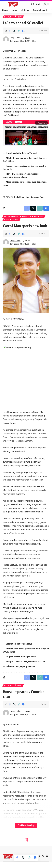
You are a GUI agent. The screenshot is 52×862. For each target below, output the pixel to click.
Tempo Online (15, 38)
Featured (26, 216)
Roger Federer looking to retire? (22, 656)
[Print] (23, 31)
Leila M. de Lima (21, 197)
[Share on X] (14, 31)
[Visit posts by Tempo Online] (6, 39)
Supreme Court (38, 197)
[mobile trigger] (5, 4)
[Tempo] (13, 4)
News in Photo (11, 220)
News (19, 17)
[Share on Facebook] (10, 31)
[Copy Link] (19, 31)
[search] (32, 4)
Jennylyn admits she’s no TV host (21, 153)
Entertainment (11, 216)
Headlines (9, 17)
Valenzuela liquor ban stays (19, 643)
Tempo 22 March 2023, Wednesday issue (25, 661)
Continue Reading (26, 825)
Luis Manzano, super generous (20, 666)
